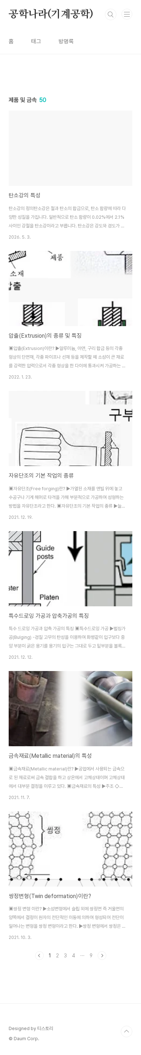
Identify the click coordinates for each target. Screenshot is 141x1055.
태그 (36, 41)
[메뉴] (126, 14)
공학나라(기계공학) (51, 14)
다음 (102, 955)
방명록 (66, 41)
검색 (110, 14)
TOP (126, 1031)
